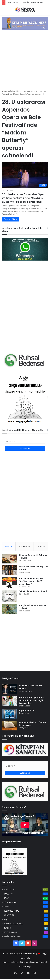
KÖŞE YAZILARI (10, 902)
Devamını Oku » (10, 219)
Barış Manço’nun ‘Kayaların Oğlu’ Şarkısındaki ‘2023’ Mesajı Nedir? (32, 581)
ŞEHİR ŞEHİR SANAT (12, 936)
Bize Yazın (25, 962)
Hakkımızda (8, 962)
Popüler (9, 546)
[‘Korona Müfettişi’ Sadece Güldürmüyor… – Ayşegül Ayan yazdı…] (9, 701)
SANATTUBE (9, 915)
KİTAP (6, 898)
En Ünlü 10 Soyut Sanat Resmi (33, 591)
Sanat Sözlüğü (25, 966)
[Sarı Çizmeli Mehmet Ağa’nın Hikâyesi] (9, 609)
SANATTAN (8, 894)
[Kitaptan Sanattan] (25, 10)
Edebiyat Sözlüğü (38, 962)
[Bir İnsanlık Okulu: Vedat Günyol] (9, 689)
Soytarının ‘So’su (27, 710)
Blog (5, 919)
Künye (17, 962)
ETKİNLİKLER (9, 890)
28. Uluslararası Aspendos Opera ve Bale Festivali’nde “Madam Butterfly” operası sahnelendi (24, 198)
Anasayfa (8, 91)
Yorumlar (40, 546)
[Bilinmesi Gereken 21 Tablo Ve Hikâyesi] (9, 558)
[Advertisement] (25, 60)
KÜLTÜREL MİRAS (11, 911)
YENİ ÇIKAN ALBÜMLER (14, 924)
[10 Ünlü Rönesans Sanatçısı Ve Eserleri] (9, 570)
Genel (6, 907)
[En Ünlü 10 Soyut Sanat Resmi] (9, 596)
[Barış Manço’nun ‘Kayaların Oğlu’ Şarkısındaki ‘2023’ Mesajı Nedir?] (9, 582)
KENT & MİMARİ (10, 932)
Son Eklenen (24, 546)
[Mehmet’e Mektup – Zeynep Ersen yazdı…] (9, 725)
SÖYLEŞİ (7, 928)
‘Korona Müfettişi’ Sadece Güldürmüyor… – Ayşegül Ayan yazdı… (31, 700)
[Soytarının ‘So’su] (9, 714)
